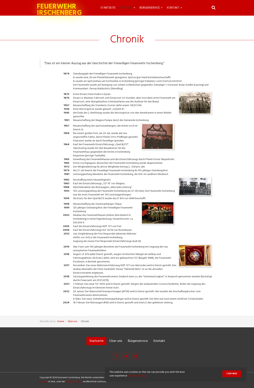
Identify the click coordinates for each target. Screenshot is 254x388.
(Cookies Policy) (137, 376)
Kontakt (173, 7)
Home (60, 321)
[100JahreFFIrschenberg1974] (158, 137)
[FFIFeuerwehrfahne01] (196, 256)
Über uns (126, 7)
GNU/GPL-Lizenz (74, 382)
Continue (231, 373)
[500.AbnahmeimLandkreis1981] (196, 188)
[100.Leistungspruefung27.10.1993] (158, 214)
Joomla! (43, 382)
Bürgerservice (150, 7)
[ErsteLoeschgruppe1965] (196, 104)
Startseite (108, 7)
